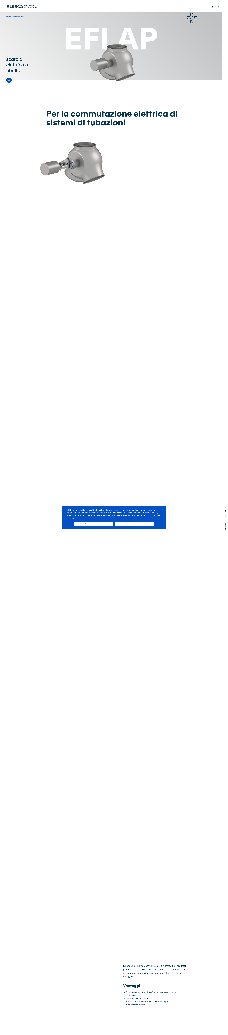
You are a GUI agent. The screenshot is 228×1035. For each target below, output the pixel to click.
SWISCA (8, 16)
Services (226, 527)
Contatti (226, 514)
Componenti (16, 16)
